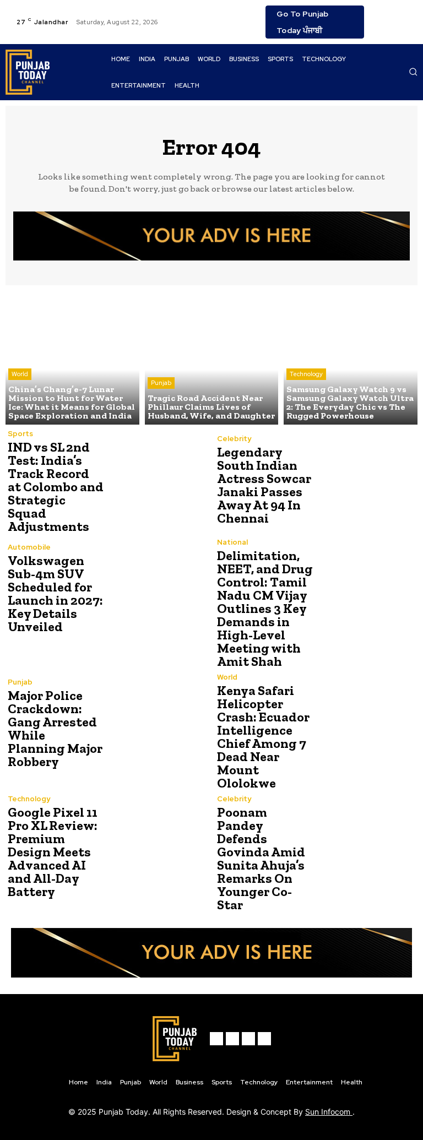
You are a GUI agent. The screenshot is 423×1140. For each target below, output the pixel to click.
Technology (306, 374)
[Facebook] (381, 15)
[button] (413, 71)
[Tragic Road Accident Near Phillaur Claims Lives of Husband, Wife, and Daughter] (212, 358)
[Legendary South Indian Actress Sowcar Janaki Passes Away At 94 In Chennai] (365, 479)
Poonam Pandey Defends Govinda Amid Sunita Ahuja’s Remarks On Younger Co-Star (261, 858)
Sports (20, 433)
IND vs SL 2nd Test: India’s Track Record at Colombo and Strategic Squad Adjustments (56, 486)
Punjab (161, 383)
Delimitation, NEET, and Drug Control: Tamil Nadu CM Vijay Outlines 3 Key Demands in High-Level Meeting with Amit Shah (265, 608)
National (232, 542)
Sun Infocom (328, 1111)
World (20, 374)
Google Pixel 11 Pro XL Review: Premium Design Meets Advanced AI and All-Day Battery (52, 851)
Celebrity (234, 438)
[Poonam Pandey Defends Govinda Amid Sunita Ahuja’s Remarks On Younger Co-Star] (365, 844)
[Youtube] (381, 28)
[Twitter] (408, 15)
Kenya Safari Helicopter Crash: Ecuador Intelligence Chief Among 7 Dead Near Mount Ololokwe (263, 736)
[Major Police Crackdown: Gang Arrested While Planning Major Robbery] (156, 723)
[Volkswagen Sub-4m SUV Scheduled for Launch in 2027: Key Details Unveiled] (156, 588)
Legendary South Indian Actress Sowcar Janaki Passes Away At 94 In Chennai (264, 485)
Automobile (29, 547)
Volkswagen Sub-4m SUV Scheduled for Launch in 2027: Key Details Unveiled (55, 593)
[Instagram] (395, 15)
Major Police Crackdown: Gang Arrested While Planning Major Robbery (55, 728)
